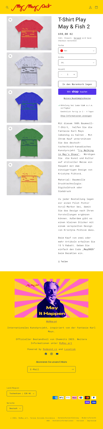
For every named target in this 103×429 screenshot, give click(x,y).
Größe (61, 57)
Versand (77, 38)
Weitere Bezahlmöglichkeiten (77, 98)
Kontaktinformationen (63, 421)
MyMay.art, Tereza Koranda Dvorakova (37, 418)
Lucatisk (70, 349)
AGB (48, 421)
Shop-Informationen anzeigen (76, 115)
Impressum (91, 421)
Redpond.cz (50, 349)
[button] (7, 7)
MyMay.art (51, 321)
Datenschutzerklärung (68, 418)
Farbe (61, 45)
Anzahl (61, 69)
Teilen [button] (64, 261)
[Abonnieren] (73, 369)
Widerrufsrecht (89, 418)
